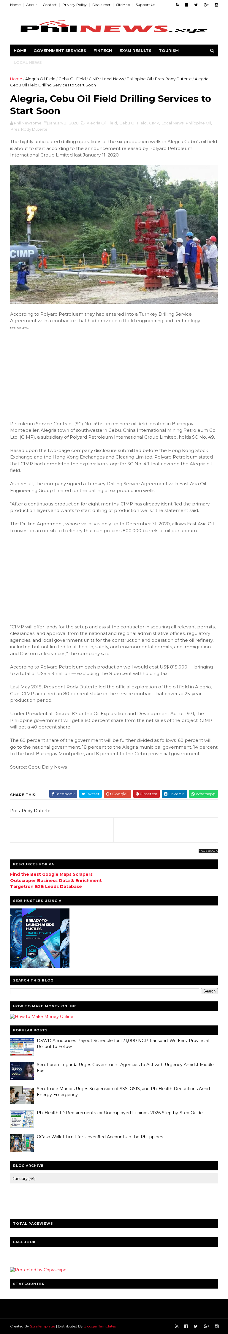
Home (15, 4)
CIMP (94, 78)
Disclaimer (101, 4)
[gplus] (206, 5)
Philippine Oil (139, 78)
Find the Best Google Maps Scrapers (51, 874)
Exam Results (135, 50)
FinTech (103, 50)
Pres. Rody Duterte (173, 78)
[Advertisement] (54, 375)
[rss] (177, 5)
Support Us (145, 4)
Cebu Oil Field (72, 78)
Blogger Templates (100, 1326)
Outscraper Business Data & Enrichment (56, 880)
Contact (50, 4)
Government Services (60, 50)
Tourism (169, 50)
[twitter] (196, 5)
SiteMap (123, 4)
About (31, 4)
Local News (28, 62)
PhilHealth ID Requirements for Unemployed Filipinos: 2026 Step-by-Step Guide (120, 1112)
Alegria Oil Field (40, 78)
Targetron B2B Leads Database (46, 886)
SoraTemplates (42, 1326)
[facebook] (186, 5)
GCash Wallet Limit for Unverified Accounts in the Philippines (100, 1136)
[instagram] (216, 5)
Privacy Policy (74, 4)
